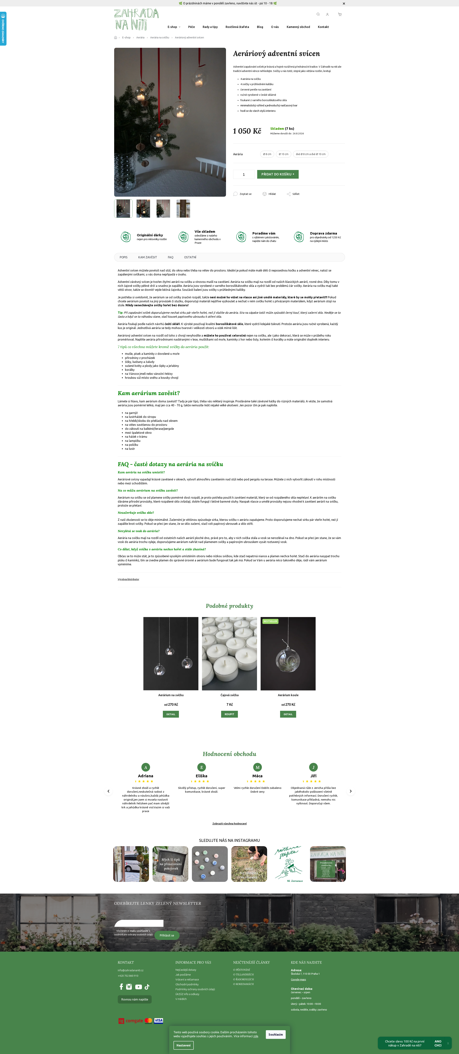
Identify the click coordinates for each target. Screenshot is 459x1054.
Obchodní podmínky (187, 984)
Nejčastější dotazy (185, 969)
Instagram (128, 987)
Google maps (298, 979)
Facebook (122, 987)
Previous (109, 791)
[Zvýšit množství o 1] (251, 175)
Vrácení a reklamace (187, 979)
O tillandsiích (243, 974)
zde (255, 1036)
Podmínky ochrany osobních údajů (195, 989)
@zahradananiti (146, 987)
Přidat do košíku (276, 174)
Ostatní (190, 257)
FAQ (170, 257)
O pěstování (241, 969)
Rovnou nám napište (134, 999)
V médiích (181, 999)
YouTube (137, 987)
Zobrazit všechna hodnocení (229, 823)
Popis (124, 257)
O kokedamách (243, 984)
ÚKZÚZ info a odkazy (187, 994)
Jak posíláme (183, 974)
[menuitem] (174, 27)
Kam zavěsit (147, 257)
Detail (170, 714)
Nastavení (184, 1045)
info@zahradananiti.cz (130, 970)
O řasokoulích (243, 979)
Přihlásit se (167, 935)
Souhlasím (276, 1034)
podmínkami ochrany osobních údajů (133, 934)
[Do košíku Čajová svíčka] (229, 714)
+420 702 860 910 (128, 975)
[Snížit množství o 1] (237, 175)
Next (351, 791)
